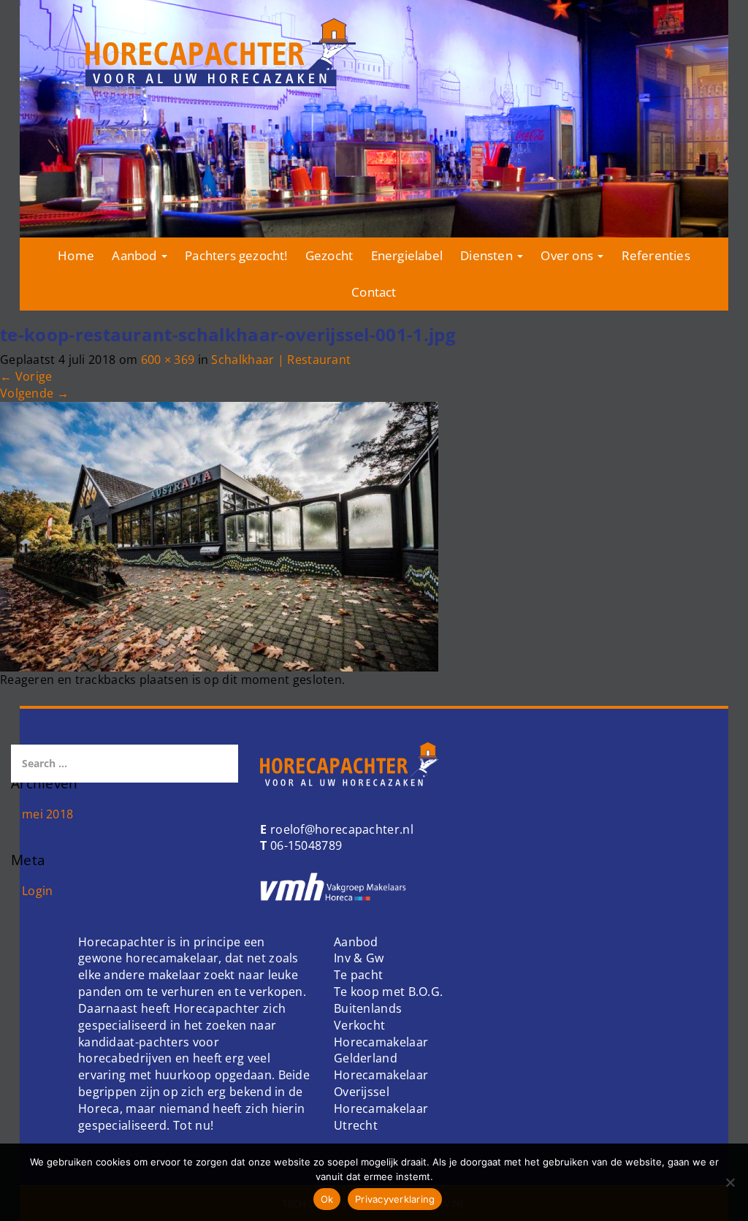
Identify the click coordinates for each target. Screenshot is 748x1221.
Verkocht (359, 1025)
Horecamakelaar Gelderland (381, 1050)
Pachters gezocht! (236, 255)
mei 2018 (47, 814)
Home (76, 255)
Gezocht (329, 255)
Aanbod (135, 255)
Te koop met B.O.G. (388, 992)
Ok (327, 1199)
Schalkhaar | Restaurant (281, 359)
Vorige (26, 376)
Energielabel (407, 255)
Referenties (656, 255)
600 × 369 (168, 359)
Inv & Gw (358, 958)
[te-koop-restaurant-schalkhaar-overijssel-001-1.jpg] (219, 536)
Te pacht (358, 975)
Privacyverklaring (395, 1199)
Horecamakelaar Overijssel (381, 1083)
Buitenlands (368, 1008)
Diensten (488, 255)
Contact (373, 292)
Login (37, 891)
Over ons (568, 255)
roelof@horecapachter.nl (340, 829)
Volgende (34, 393)
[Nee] (729, 1182)
